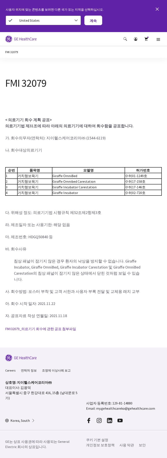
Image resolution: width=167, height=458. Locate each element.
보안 (142, 445)
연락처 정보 (29, 370)
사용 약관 (126, 445)
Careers (10, 370)
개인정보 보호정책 (100, 445)
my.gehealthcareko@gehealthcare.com (125, 408)
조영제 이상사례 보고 (56, 370)
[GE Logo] (21, 40)
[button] (125, 39)
